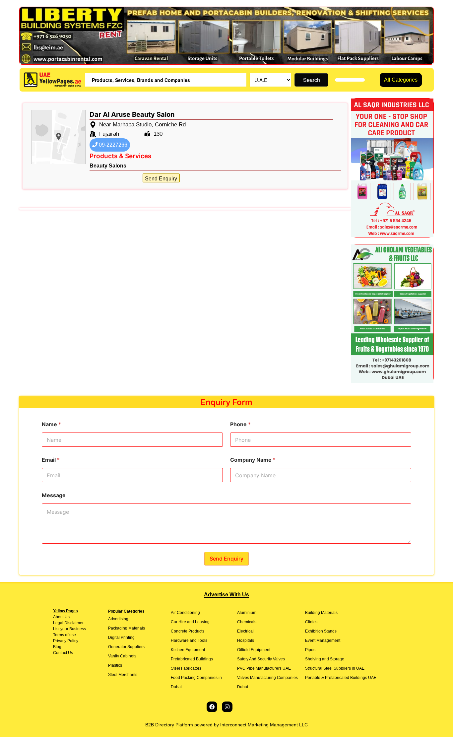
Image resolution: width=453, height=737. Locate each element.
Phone (240, 424)
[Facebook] (212, 707)
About (58, 617)
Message (54, 495)
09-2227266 (112, 145)
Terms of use (64, 635)
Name (51, 424)
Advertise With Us (226, 594)
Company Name (253, 460)
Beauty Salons (108, 165)
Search (311, 80)
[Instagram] (227, 707)
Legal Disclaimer (68, 623)
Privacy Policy (65, 640)
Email (51, 460)
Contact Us (63, 652)
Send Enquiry (161, 178)
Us (67, 617)
